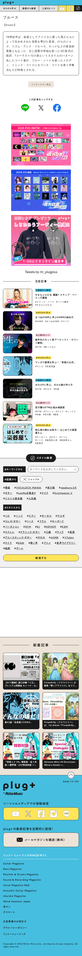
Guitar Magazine (13, 863)
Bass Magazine (12, 869)
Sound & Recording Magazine (22, 879)
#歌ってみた (50, 347)
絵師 (7, 548)
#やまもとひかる (43, 305)
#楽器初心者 (51, 440)
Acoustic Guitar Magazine (19, 890)
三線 (48, 532)
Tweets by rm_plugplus (41, 272)
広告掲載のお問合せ (14, 921)
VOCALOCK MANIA (28, 487)
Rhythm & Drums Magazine (21, 874)
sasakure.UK (69, 487)
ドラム (42, 521)
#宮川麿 (47, 414)
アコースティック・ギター (18, 537)
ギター (8, 493)
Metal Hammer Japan (17, 901)
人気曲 (32, 498)
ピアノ (32, 516)
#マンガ (39, 366)
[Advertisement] (41, 604)
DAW (21, 543)
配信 (72, 532)
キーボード (58, 521)
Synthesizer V (63, 493)
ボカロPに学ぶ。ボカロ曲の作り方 (54, 384)
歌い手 (34, 543)
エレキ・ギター (12, 521)
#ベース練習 (62, 302)
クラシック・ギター (30, 532)
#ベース (39, 440)
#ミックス (71, 411)
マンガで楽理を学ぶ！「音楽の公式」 (55, 362)
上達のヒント (48, 8)
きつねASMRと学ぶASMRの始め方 (54, 317)
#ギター (54, 437)
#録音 (56, 414)
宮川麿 (51, 487)
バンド (19, 516)
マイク (45, 493)
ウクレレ (10, 532)
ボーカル (47, 516)
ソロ (7, 516)
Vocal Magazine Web (16, 885)
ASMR (55, 537)
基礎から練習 (29, 8)
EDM (65, 526)
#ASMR (39, 321)
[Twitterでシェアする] (41, 107)
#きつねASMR (52, 321)
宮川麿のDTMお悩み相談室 (50, 407)
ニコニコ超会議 (13, 498)
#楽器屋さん (66, 440)
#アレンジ (49, 411)
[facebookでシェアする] (57, 107)
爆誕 (7, 487)
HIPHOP (51, 526)
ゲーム (19, 548)
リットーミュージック (14, 934)
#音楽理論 (50, 366)
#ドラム (63, 437)
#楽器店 (39, 443)
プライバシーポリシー (15, 928)
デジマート (9, 912)
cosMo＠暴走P (27, 493)
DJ (38, 526)
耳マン (7, 907)
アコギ (61, 516)
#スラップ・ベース (44, 302)
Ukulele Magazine (14, 896)
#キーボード (41, 437)
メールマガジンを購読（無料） (45, 839)
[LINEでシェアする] (25, 107)
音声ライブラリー (66, 543)
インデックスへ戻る (41, 84)
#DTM (38, 347)
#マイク (65, 321)
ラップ (60, 532)
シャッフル (33, 479)
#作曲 (56, 389)
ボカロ (41, 537)
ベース (30, 521)
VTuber (69, 537)
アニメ (47, 543)
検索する (41, 558)
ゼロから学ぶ (10, 8)
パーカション (12, 526)
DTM (28, 526)
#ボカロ (48, 389)
